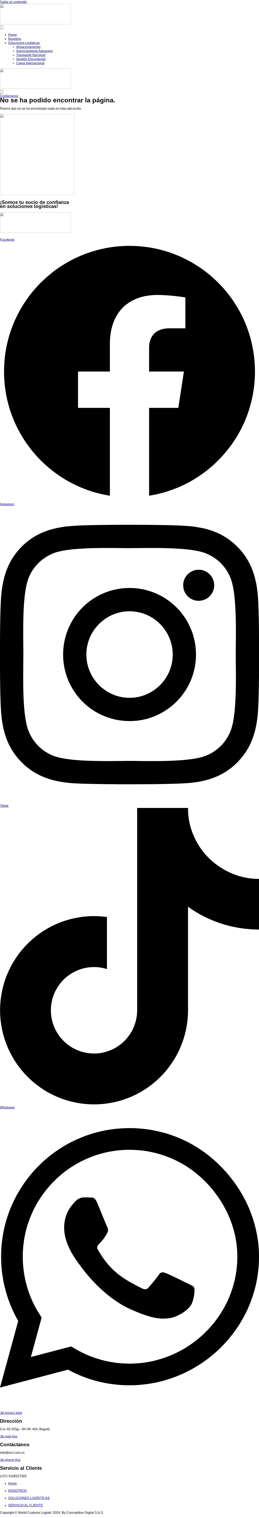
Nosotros (14, 39)
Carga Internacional (30, 63)
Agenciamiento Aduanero (34, 51)
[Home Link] (35, 87)
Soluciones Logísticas (24, 43)
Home (12, 34)
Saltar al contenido (13, 2)
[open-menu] (1, 27)
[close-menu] (1, 92)
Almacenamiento (28, 47)
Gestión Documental (31, 59)
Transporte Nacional (30, 55)
